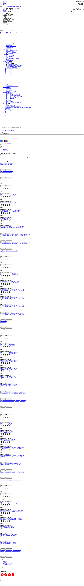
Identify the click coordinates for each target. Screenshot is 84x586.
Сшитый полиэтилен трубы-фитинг (13, 37)
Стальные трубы (9, 45)
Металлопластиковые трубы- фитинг (13, 39)
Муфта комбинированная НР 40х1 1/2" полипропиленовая (11, 456)
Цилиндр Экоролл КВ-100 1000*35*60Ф (8, 361)
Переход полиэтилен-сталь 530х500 (7, 527)
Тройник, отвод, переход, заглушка (12, 58)
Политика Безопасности (8, 563)
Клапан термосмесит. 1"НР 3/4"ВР (7, 440)
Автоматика (5, 103)
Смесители (13, 32)
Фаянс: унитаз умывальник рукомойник (13, 68)
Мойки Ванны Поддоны (10, 69)
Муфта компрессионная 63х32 (6, 164)
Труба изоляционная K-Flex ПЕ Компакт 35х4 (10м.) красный (12, 306)
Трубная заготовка (9, 60)
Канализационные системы (8, 92)
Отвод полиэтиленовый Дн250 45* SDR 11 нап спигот (11, 519)
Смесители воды (9, 63)
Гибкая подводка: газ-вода (11, 46)
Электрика (8, 108)
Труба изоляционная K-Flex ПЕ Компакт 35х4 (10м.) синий (12, 314)
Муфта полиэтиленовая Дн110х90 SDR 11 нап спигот (10, 464)
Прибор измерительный (10, 105)
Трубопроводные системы (8, 35)
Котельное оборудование (8, 74)
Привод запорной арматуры (11, 91)
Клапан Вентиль (9, 90)
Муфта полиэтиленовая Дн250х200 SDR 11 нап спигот (11, 480)
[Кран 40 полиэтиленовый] (8, 130)
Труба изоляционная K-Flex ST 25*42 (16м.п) (9, 251)
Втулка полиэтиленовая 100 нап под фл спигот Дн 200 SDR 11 (12, 393)
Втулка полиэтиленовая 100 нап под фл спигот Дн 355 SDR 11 (12, 401)
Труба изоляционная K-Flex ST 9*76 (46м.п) (9, 282)
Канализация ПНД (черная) (11, 97)
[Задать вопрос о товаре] (1, 144)
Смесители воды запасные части (14, 66)
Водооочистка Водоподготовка (9, 79)
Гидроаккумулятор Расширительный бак (13, 106)
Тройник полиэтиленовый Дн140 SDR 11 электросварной (11, 227)
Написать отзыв (3, 154)
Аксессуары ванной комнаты (11, 70)
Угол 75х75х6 (3, 322)
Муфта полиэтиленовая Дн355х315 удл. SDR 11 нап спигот (12, 487)
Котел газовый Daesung (10, 75)
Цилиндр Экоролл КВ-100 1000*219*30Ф (8, 345)
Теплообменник (9, 109)
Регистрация (80, 3)
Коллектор (8, 59)
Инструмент (5, 114)
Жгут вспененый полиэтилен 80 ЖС (7, 409)
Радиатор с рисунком (10, 51)
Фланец (7, 57)
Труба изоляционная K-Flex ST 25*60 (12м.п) (9, 266)
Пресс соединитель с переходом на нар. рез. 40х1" (10, 551)
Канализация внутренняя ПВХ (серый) (13, 94)
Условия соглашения (7, 564)
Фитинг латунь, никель (10, 55)
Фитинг (4, 54)
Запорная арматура (6, 87)
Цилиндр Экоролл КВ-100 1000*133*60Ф (8, 337)
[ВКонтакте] (1, 141)
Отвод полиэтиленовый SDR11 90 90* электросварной (11, 511)
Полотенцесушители (10, 71)
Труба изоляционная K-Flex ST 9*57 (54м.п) (9, 274)
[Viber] (6, 141)
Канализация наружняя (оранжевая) (13, 95)
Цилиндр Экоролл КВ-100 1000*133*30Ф (8, 330)
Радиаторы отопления (7, 49)
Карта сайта (5, 1)
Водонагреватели (6, 110)
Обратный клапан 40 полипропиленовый (8, 503)
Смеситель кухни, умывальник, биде (15, 65)
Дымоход (7, 76)
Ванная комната (6, 61)
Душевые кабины (9, 73)
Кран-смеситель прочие (12, 67)
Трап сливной (8, 99)
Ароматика (8, 118)
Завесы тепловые (9, 120)
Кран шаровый (8, 88)
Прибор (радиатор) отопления (11, 50)
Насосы (8, 32)
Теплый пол (3, 32)
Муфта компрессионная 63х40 (6, 172)
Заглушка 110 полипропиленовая (6, 416)
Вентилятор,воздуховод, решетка (12, 121)
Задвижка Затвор (9, 89)
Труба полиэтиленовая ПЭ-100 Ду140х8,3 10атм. (10, 211)
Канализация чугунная (10, 98)
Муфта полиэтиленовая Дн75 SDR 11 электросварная (10, 495)
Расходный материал (10, 116)
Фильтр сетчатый (9, 81)
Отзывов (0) (6, 150)
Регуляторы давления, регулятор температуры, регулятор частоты (18, 107)
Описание (5, 149)
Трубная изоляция (9, 47)
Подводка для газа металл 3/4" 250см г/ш (8, 543)
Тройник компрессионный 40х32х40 (7, 195)
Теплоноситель (8, 48)
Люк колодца (8, 100)
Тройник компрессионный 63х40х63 (7, 203)
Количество (5, 138)
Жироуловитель (9, 93)
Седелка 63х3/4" (3, 187)
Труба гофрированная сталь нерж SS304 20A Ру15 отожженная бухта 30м (14, 235)
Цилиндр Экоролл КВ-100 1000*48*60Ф (8, 369)
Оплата (4, 3)
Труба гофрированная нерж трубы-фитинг (14, 38)
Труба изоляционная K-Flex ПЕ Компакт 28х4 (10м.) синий (12, 298)
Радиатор (18, 32)
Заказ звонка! (13, 8)
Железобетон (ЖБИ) (9, 101)
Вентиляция (5, 119)
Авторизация (80, 4)
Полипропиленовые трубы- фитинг (12, 36)
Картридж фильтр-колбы (10, 84)
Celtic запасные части (10, 78)
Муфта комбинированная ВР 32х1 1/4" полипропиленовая (11, 448)
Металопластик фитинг (12, 40)
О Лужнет (5, 561)
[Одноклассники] (2, 141)
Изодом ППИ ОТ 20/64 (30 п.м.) (6, 432)
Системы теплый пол (10, 44)
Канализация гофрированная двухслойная (14, 96)
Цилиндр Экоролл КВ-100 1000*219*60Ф (8, 353)
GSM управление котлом (10, 77)
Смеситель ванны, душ (12, 64)
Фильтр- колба (8, 80)
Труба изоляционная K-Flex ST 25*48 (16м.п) (9, 258)
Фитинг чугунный (9, 56)
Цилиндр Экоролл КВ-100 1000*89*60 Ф (8, 377)
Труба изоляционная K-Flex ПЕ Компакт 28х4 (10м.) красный (12, 290)
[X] (4, 141)
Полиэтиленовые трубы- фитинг (12, 43)
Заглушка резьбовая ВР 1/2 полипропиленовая (9, 424)
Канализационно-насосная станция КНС (13, 102)
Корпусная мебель (9, 62)
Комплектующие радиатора (11, 52)
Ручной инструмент (9, 117)
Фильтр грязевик (9, 85)
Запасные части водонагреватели (12, 112)
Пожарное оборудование (7, 113)
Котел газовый (24, 32)
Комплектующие (9, 72)
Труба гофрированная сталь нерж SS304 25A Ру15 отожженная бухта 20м (14, 243)
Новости (4, 4)
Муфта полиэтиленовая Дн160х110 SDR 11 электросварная (12, 472)
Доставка (4, 2)
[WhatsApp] (7, 141)
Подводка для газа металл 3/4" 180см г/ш (8, 535)
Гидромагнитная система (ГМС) (12, 86)
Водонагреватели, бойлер (11, 111)
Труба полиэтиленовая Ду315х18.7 (7, 219)
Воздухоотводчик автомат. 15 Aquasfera (8, 385)
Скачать (4, 151)
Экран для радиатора (10, 53)
